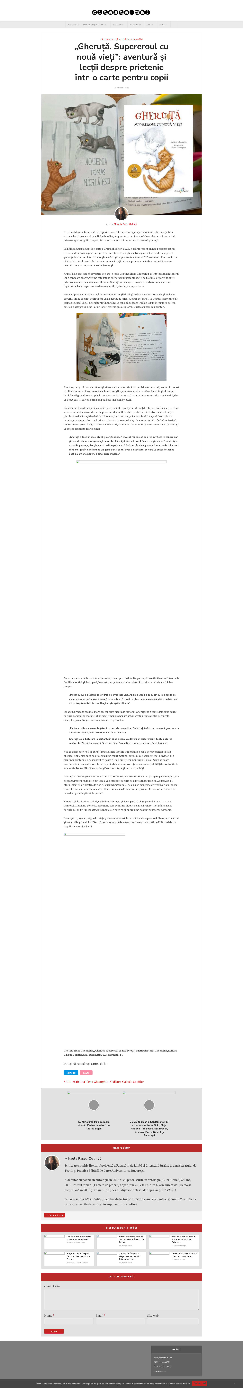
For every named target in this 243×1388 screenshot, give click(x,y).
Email (100, 1315)
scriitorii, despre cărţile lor (94, 24)
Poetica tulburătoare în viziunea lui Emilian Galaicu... (183, 1239)
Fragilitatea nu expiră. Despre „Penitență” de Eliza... (78, 1256)
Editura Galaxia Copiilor (128, 1082)
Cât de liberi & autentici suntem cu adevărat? (79, 1238)
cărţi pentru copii (109, 39)
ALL (68, 1082)
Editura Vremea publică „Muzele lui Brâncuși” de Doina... (131, 1239)
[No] (234, 1383)
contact (162, 24)
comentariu (52, 1286)
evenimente (118, 24)
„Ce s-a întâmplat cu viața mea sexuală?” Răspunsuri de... (129, 1256)
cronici (124, 39)
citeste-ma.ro (127, 1245)
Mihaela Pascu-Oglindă (125, 224)
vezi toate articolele (54, 1215)
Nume (49, 1315)
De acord (200, 1383)
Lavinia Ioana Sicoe (77, 1242)
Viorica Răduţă (180, 1245)
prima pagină (73, 24)
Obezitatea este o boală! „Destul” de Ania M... (184, 1255)
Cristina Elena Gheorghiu (91, 1082)
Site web (153, 1315)
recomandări (135, 24)
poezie (150, 24)
